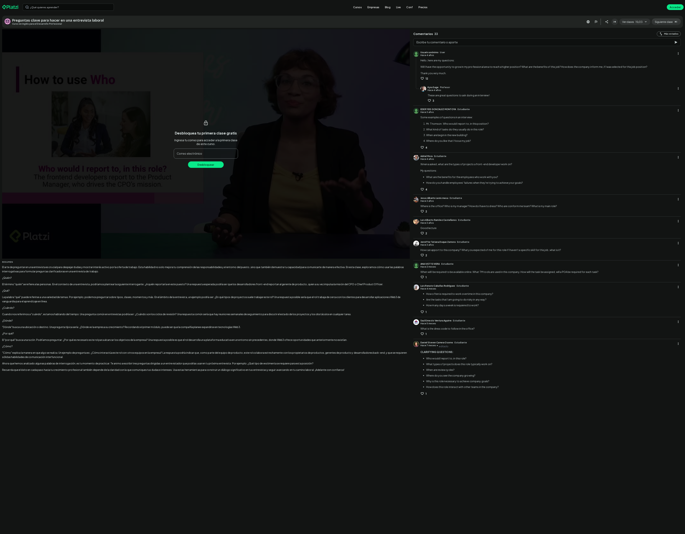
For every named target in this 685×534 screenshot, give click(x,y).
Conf (409, 7)
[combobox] (68, 7)
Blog (387, 7)
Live (398, 7)
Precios (422, 7)
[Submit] (27, 7)
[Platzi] (10, 7)
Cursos (357, 7)
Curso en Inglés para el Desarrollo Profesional (37, 23)
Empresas (373, 7)
